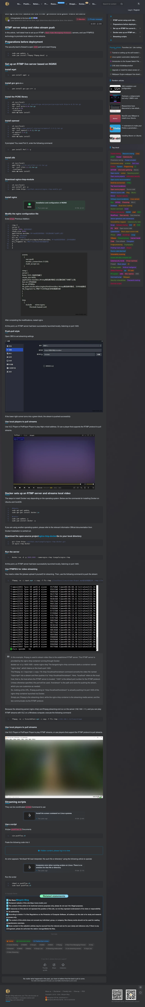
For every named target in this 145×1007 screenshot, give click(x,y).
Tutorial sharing (116, 153)
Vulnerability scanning (118, 254)
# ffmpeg (59, 945)
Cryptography (128, 244)
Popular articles (115, 47)
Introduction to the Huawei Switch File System (128, 61)
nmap (133, 235)
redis (121, 274)
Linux (137, 153)
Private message (96, 19)
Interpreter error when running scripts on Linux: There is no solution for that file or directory (59, 866)
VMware (113, 238)
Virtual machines (131, 261)
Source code (131, 189)
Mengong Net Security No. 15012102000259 (61, 1000)
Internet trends (135, 238)
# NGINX (24, 945)
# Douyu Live (38, 948)
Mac (112, 202)
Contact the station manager (35, 929)
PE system (114, 274)
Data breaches (135, 215)
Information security (133, 176)
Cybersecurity (127, 157)
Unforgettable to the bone (20, 18)
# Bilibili (50, 945)
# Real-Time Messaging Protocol (75, 945)
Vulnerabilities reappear (118, 222)
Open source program (118, 189)
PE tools (131, 270)
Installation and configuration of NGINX (51, 203)
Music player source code (129, 231)
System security (122, 196)
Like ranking (137, 47)
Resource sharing (128, 153)
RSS (83, 991)
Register (137, 10)
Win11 (133, 202)
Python (113, 166)
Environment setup (24, 941)
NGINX (128, 212)
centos (123, 173)
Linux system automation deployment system (128, 57)
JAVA (119, 235)
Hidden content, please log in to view (55, 850)
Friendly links (67, 991)
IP (134, 225)
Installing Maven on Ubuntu (131, 135)
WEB (116, 228)
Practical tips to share (42, 941)
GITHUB (113, 170)
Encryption (130, 241)
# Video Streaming (12, 952)
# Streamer (10, 948)
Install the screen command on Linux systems (54, 813)
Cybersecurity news (134, 222)
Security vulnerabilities (118, 280)
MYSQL (118, 202)
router (126, 209)
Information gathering (125, 170)
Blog (127, 192)
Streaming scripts (120, 36)
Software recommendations (120, 199)
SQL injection (129, 274)
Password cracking (133, 280)
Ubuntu (136, 170)
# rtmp (91, 945)
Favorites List (127, 47)
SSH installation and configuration (129, 87)
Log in (130, 10)
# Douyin (33, 945)
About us (48, 991)
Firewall (113, 264)
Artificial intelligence (129, 267)
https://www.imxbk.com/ (38, 903)
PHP (138, 225)
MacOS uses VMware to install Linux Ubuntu (130, 117)
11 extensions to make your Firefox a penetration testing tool (132, 127)
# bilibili (42, 945)
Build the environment (118, 183)
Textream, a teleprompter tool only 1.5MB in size (131, 97)
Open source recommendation (120, 179)
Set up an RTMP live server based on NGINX (125, 28)
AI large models (116, 267)
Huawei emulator (130, 160)
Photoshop (125, 202)
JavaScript (126, 235)
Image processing (116, 244)
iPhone (113, 235)
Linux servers (134, 199)
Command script (116, 277)
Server (113, 196)
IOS (130, 225)
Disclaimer (57, 991)
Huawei (118, 157)
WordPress (114, 215)
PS (112, 228)
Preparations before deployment (125, 24)
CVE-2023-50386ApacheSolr (122, 65)
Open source (115, 173)
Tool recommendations (118, 186)
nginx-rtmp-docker (48, 536)
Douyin (129, 248)
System (119, 166)
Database (114, 205)
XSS (137, 274)
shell (134, 212)
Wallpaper (126, 277)
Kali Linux (135, 163)
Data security (124, 215)
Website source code (117, 192)
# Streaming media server (54, 948)
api (125, 270)
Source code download (118, 251)
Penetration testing (117, 160)
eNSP (113, 157)
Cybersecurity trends (117, 261)
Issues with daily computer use (121, 257)
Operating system (133, 173)
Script (113, 225)
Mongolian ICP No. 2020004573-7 (57, 997)
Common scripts (116, 283)
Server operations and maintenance (122, 218)
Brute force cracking (125, 205)
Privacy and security (117, 212)
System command (117, 209)
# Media (28, 948)
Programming (128, 166)
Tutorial (11, 941)
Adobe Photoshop (116, 270)
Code (112, 241)
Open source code (126, 228)
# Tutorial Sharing (12, 945)
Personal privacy (123, 238)
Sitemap (76, 991)
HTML (129, 183)
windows (127, 163)
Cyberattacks (115, 231)
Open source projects (118, 176)
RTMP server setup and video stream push (125, 20)
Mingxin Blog (65, 994)
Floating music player (118, 248)
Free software (120, 241)
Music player (122, 264)
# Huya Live (88, 948)
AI (128, 264)
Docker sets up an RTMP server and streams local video (125, 32)
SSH (138, 212)
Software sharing (121, 225)
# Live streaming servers (73, 948)
